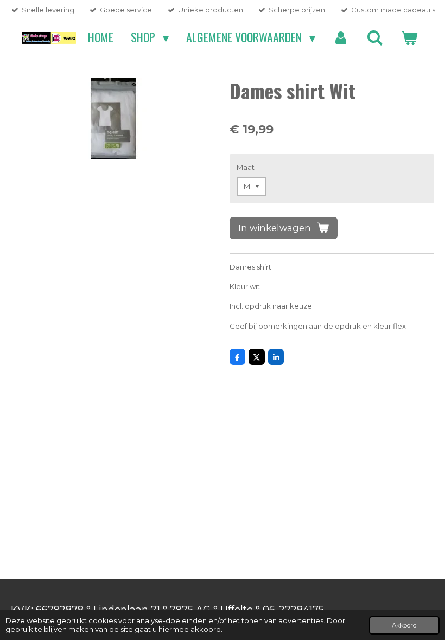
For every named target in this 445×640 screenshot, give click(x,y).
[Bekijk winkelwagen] (409, 37)
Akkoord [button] (404, 625)
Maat (246, 167)
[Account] (341, 37)
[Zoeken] (374, 37)
